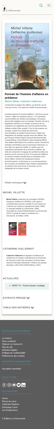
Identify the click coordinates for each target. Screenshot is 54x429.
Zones (5, 398)
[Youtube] (14, 385)
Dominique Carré (9, 407)
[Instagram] (9, 385)
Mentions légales (9, 350)
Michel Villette (12, 101)
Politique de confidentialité (13, 353)
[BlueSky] (19, 385)
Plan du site (7, 347)
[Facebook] (4, 385)
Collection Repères (10, 404)
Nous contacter (9, 341)
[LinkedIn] (23, 385)
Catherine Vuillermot (31, 101)
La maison (6, 338)
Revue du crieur (9, 401)
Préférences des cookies (13, 356)
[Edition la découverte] (11, 7)
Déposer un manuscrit (12, 344)
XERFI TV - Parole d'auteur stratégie (28, 285)
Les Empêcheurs (10, 410)
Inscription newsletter (11, 368)
